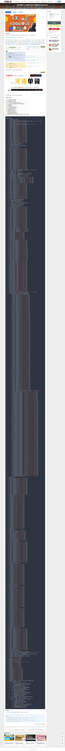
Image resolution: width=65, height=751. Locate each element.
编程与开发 (18, 1)
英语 (35, 7)
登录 (59, 1)
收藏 (40, 724)
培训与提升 (25, 1)
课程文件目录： (52, 16)
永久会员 (58, 25)
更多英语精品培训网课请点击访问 (11, 37)
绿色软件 (38, 1)
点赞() (44, 724)
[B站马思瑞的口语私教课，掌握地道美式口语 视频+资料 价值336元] (9, 738)
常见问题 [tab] (14, 12)
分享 (36, 724)
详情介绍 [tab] (8, 12)
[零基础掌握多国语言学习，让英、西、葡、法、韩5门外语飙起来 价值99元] (41, 738)
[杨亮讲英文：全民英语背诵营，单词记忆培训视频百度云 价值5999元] (31, 738)
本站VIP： (51, 17)
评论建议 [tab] (21, 12)
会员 (51, 25)
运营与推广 (32, 1)
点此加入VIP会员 (9, 712)
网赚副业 (51, 1)
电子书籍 (44, 1)
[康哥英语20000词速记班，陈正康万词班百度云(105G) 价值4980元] (20, 738)
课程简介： (51, 14)
